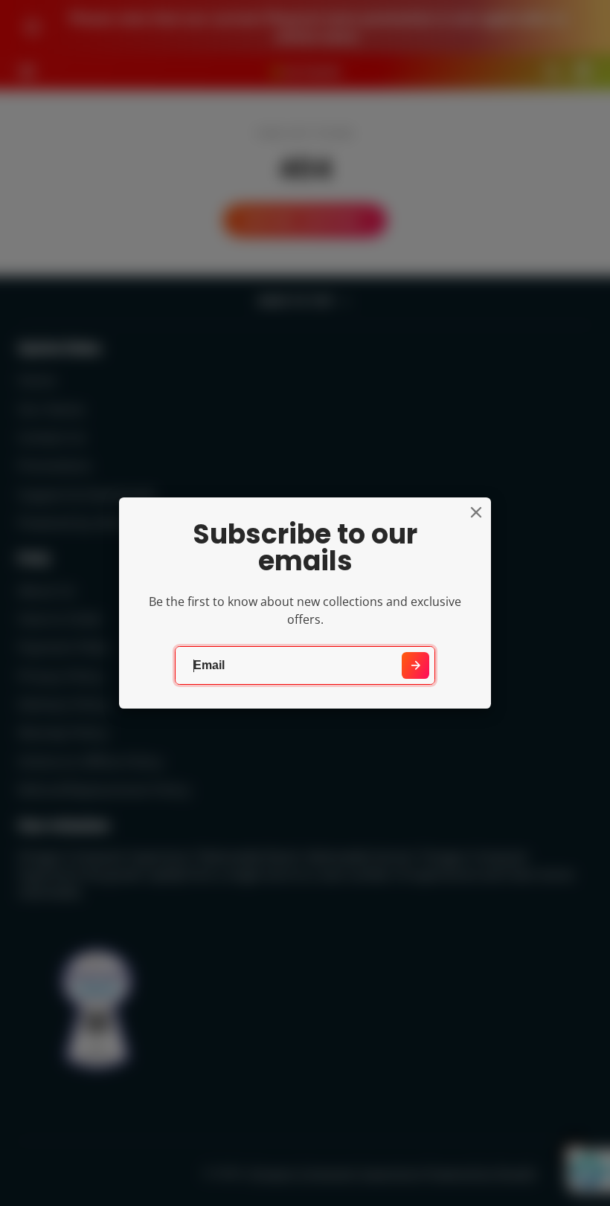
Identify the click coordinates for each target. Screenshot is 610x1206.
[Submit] (415, 666)
